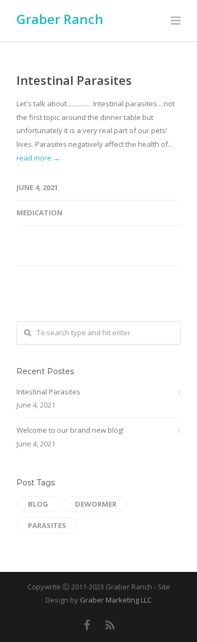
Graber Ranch (59, 19)
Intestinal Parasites (74, 80)
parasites (47, 525)
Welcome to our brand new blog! (70, 430)
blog (38, 504)
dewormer (96, 504)
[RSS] (110, 625)
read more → (38, 158)
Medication (39, 212)
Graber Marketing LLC (116, 600)
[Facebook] (87, 625)
